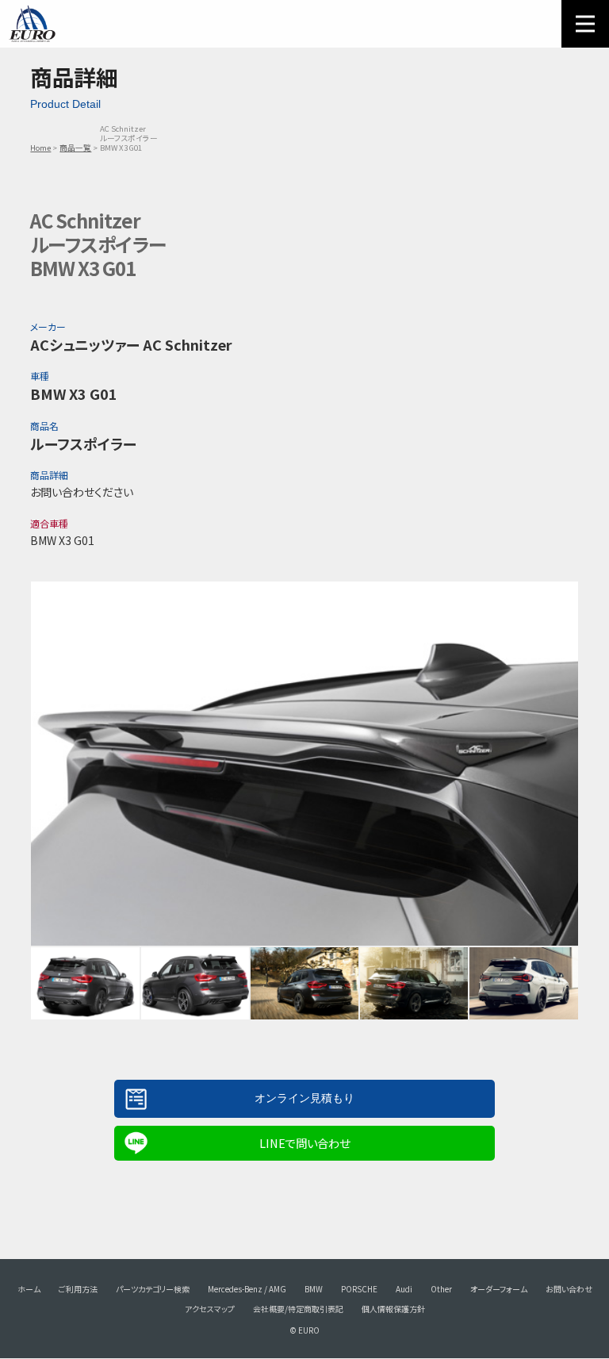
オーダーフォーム (498, 1289)
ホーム (28, 1289)
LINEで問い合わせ (304, 1142)
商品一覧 (75, 147)
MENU (585, 24)
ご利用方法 (78, 1289)
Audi (404, 1289)
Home (40, 147)
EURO (31, 24)
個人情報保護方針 (393, 1309)
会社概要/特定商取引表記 (298, 1309)
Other (441, 1289)
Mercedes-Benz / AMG (247, 1289)
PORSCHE (359, 1289)
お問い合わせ (569, 1289)
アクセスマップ (210, 1309)
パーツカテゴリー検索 (153, 1289)
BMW (313, 1289)
